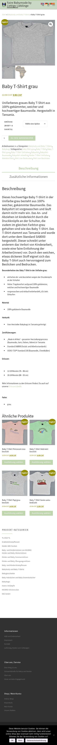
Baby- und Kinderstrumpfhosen (14, 565)
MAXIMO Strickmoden (10, 590)
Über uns (7, 675)
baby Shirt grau (29, 149)
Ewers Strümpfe (8, 585)
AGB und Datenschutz (12, 636)
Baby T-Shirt (41, 149)
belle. (19, 386)
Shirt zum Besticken (41, 158)
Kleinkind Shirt (8, 158)
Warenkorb (8, 703)
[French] (44, 3)
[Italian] (49, 3)
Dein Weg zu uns (10, 667)
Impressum (8, 640)
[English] (42, 3)
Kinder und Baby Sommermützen (15, 557)
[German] (46, 3)
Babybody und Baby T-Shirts (19, 14)
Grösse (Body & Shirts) (8, 125)
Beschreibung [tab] (28, 168)
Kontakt (7, 644)
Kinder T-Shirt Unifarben (39, 155)
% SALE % (6, 538)
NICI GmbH (6, 594)
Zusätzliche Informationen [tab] (28, 176)
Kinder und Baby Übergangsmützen (16, 561)
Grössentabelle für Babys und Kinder (18, 671)
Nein (20, 740)
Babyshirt (35, 152)
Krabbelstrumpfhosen (10, 542)
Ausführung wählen (13, 462)
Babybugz (6, 149)
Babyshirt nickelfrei (20, 155)
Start (4, 14)
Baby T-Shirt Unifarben (20, 152)
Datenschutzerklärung (36, 740)
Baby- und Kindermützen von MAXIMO (16, 550)
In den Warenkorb (22, 138)
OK (12, 740)
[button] (50, 24)
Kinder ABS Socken (9, 546)
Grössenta (13, 386)
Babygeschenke (8, 573)
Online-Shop (9, 699)
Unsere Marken (9, 710)
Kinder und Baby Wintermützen (14, 553)
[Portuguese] (51, 3)
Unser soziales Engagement (14, 679)
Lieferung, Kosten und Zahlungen (16, 648)
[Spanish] (54, 3)
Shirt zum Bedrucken (23, 158)
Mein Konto (8, 706)
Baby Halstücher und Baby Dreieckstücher (18, 577)
